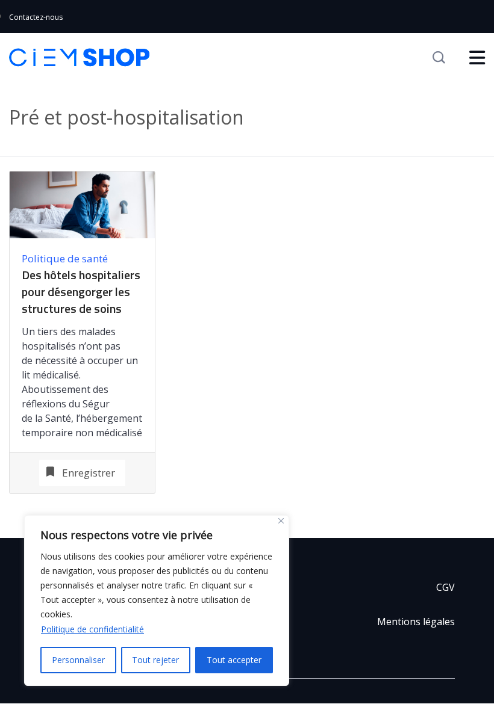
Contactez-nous (36, 17)
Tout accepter (234, 659)
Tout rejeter (155, 659)
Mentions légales (416, 621)
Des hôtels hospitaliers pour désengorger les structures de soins (81, 292)
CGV (445, 587)
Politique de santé (65, 258)
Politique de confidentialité (92, 629)
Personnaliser (78, 659)
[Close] (281, 520)
